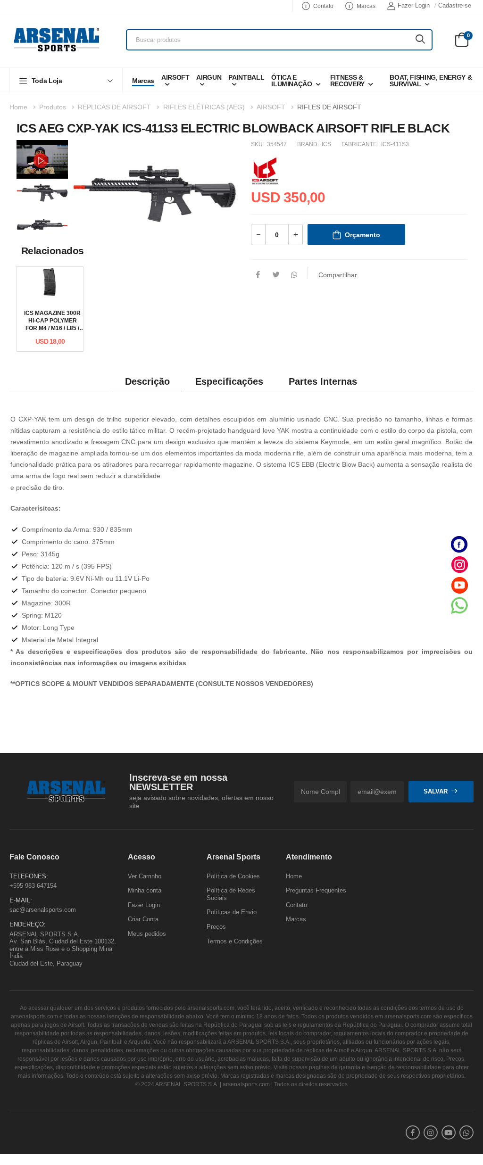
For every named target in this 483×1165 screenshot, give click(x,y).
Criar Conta (143, 919)
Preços (216, 926)
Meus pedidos (147, 933)
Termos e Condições (235, 941)
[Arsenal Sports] (56, 39)
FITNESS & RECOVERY (347, 81)
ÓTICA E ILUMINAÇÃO (291, 81)
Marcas (366, 6)
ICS (326, 144)
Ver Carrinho (144, 876)
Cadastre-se (454, 5)
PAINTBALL (246, 77)
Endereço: (27, 924)
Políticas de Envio (232, 912)
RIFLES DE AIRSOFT (329, 107)
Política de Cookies (233, 876)
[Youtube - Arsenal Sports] (459, 585)
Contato (323, 6)
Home (18, 107)
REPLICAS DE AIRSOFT (114, 107)
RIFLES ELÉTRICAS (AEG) (204, 107)
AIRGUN (208, 77)
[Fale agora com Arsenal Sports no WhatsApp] (459, 605)
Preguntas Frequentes (316, 890)
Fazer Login (414, 5)
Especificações (229, 381)
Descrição (147, 381)
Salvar (436, 791)
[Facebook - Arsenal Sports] (459, 544)
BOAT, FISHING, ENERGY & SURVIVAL (431, 81)
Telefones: (28, 876)
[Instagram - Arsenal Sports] (459, 564)
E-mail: (20, 900)
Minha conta (144, 890)
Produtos (52, 107)
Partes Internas (323, 381)
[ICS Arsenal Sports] (265, 170)
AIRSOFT (175, 77)
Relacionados (52, 250)
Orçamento (362, 235)
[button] (66, 80)
